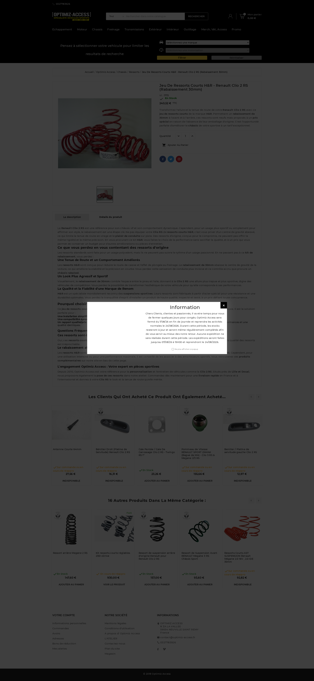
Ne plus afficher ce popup (186, 349)
